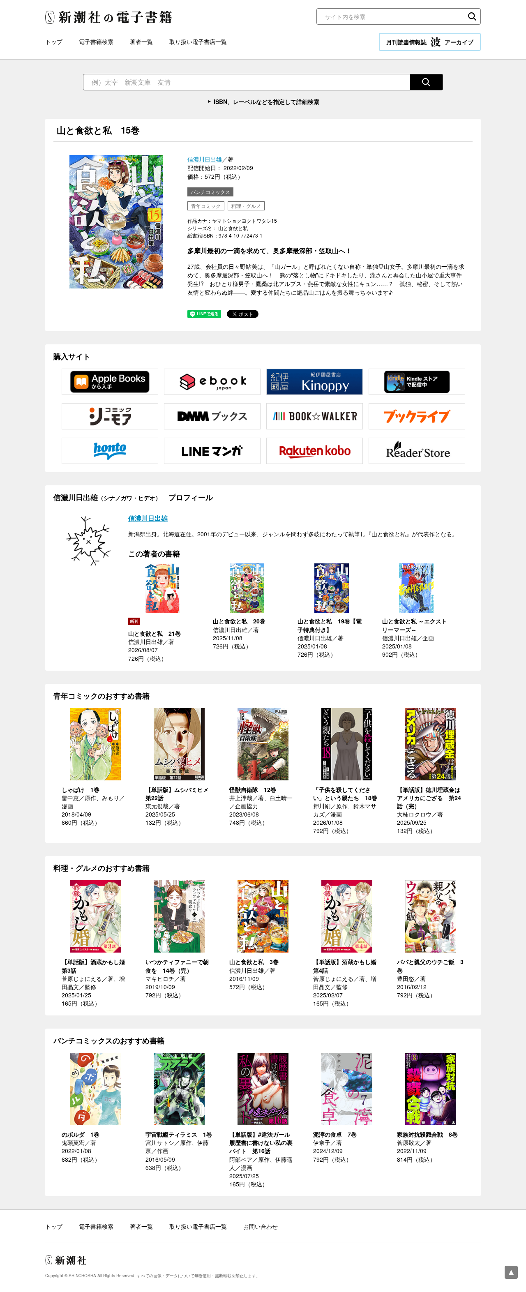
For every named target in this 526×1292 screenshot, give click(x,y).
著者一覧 (141, 41)
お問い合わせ (260, 1226)
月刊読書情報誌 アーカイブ (429, 42)
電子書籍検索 (96, 41)
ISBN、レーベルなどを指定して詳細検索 (266, 101)
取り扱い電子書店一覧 (198, 41)
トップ (53, 41)
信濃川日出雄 (204, 159)
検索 (472, 16)
